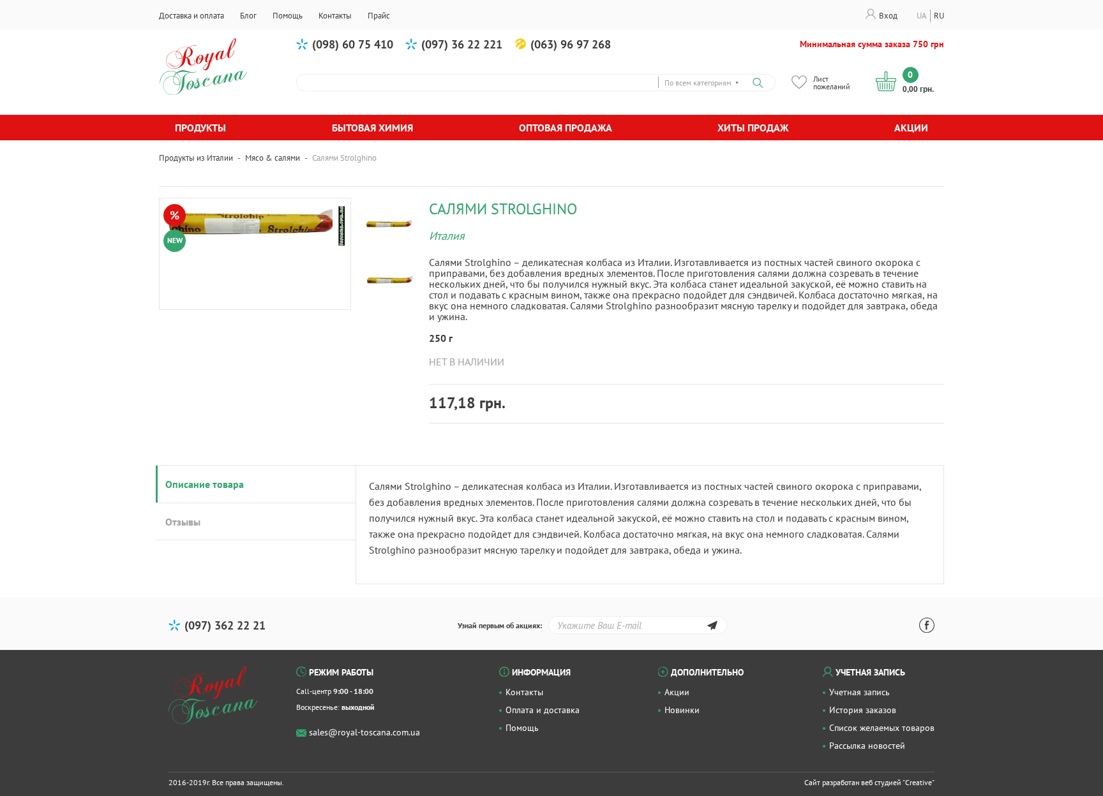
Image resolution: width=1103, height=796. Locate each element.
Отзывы (182, 521)
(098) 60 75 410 (352, 44)
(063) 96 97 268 (570, 44)
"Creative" (918, 782)
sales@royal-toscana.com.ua (364, 732)
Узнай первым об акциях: (500, 625)
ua (922, 15)
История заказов (862, 710)
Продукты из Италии (196, 157)
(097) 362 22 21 (225, 625)
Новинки (682, 710)
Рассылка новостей (867, 745)
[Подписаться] (712, 627)
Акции (911, 127)
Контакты (524, 692)
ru (939, 15)
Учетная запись (859, 692)
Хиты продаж (752, 127)
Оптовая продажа (565, 127)
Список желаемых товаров (881, 727)
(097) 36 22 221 (461, 44)
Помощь (522, 727)
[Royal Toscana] (213, 695)
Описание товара (204, 484)
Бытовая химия (372, 127)
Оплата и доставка (543, 710)
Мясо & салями (272, 157)
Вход (888, 15)
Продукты (200, 127)
